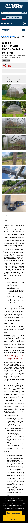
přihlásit (11, 17)
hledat (24, 12)
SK (4, 18)
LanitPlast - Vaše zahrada (14, 5)
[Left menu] (24, 30)
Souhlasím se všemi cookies (14, 518)
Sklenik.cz (3, 36)
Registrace (18, 17)
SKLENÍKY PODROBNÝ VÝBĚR (13, 36)
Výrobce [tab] (5, 220)
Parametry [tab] (6, 217)
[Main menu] (25, 23)
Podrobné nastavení (14, 513)
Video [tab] (12, 217)
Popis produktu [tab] (7, 215)
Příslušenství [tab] (16, 215)
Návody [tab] (17, 217)
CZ (2, 18)
